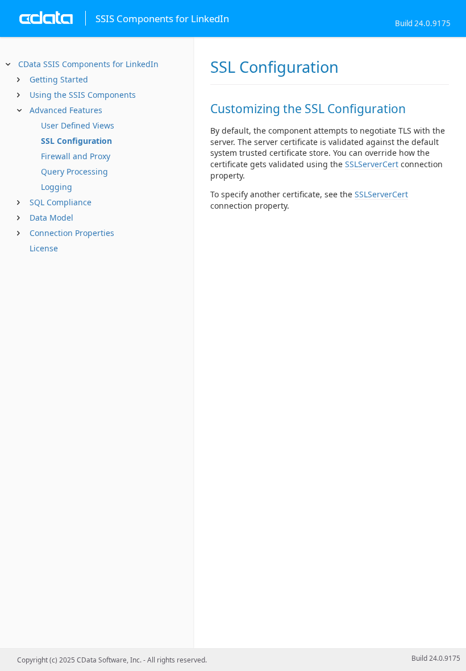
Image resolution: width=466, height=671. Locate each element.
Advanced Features (66, 110)
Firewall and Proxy (75, 156)
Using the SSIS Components (83, 94)
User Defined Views (77, 125)
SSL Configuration (76, 140)
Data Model (51, 217)
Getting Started (59, 79)
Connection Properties (72, 232)
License (44, 248)
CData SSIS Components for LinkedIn (88, 64)
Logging (56, 186)
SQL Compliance (60, 202)
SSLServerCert (371, 164)
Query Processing (74, 171)
